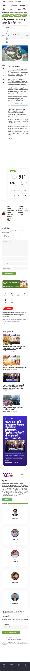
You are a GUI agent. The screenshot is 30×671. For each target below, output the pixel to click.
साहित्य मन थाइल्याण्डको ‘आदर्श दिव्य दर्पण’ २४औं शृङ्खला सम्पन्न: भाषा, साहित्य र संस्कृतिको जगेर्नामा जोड (14, 314)
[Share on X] (13, 34)
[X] (12, 295)
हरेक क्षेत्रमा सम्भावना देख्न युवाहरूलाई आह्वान (14, 367)
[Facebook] (5, 295)
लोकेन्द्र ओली (15, 518)
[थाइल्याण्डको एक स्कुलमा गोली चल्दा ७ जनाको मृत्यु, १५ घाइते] (11, 400)
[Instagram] (18, 295)
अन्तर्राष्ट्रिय (5, 15)
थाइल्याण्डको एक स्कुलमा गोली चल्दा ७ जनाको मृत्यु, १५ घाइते (13, 408)
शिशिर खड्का (15, 603)
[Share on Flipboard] (16, 34)
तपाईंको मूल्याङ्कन (6, 236)
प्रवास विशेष (17, 15)
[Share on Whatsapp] (18, 34)
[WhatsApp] (12, 301)
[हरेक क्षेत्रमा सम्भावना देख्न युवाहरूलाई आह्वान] (24, 283)
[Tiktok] (5, 301)
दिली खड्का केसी (15, 561)
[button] (11, 37)
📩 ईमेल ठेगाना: (5, 624)
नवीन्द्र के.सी (15, 539)
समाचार (24, 15)
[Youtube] (25, 295)
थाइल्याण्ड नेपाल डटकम (9, 286)
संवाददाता (7, 27)
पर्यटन (11, 15)
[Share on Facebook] (11, 34)
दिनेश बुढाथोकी (15, 582)
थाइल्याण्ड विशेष (10, 419)
